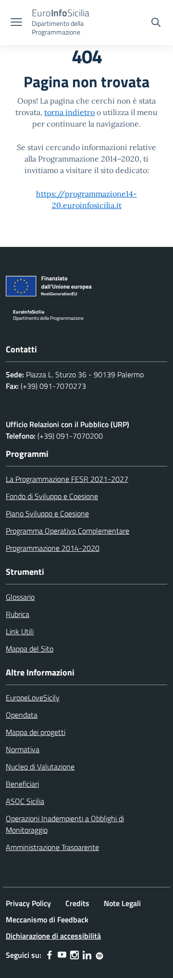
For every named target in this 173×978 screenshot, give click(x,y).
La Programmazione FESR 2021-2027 (67, 479)
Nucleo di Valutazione (40, 766)
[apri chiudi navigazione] (16, 23)
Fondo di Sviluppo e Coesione (52, 496)
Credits (77, 903)
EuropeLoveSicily (33, 697)
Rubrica (17, 614)
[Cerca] (155, 23)
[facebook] (49, 955)
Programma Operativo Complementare (67, 530)
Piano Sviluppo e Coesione (47, 513)
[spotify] (99, 955)
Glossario (20, 597)
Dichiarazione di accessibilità (53, 936)
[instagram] (74, 955)
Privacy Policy (28, 903)
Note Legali (122, 903)
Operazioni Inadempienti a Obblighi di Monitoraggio (65, 824)
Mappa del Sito (29, 648)
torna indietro (69, 112)
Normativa (22, 749)
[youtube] (62, 955)
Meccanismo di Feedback (47, 919)
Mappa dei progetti (35, 732)
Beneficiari (22, 784)
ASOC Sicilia (25, 801)
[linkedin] (87, 955)
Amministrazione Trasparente (52, 847)
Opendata (21, 715)
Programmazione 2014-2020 (52, 548)
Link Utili (20, 631)
